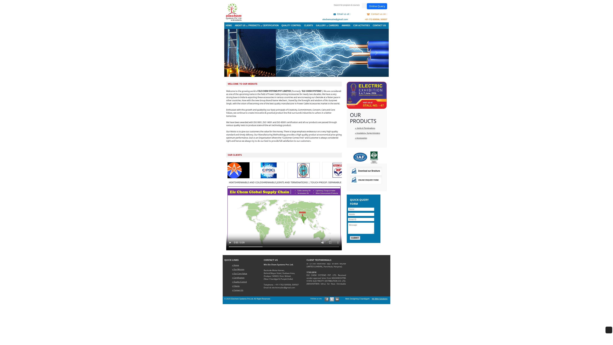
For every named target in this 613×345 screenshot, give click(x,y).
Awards (346, 25)
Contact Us (379, 25)
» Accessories (361, 138)
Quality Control (291, 25)
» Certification (238, 277)
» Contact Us (237, 290)
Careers (334, 25)
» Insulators (360, 133)
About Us (240, 25)
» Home (235, 265)
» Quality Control (239, 281)
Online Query (377, 6)
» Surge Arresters (372, 133)
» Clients (236, 286)
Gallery (321, 25)
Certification (271, 25)
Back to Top (609, 336)
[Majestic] (235, 12)
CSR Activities (361, 25)
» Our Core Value (239, 273)
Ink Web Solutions (379, 299)
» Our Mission (238, 269)
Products (254, 25)
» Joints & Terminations (365, 128)
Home (229, 25)
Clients (308, 25)
